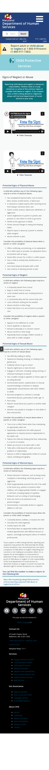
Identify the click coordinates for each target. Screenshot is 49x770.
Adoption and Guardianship (24, 671)
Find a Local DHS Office (23, 695)
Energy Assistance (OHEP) (24, 659)
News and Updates (21, 721)
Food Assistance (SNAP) (23, 662)
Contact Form (14, 644)
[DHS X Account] (15, 611)
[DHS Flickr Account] (23, 611)
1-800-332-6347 (15, 640)
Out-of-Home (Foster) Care (24, 674)
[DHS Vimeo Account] (32, 611)
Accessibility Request (22, 701)
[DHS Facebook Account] (7, 611)
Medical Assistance (21, 668)
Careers (17, 727)
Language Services (21, 698)
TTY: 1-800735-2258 (29, 640)
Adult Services (19, 680)
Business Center (20, 724)
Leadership (18, 715)
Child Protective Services (23, 677)
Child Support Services (22, 665)
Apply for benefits (20, 692)
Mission (17, 712)
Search (23, 34)
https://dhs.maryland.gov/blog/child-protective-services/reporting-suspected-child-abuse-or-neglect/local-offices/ (21, 581)
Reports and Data (20, 718)
